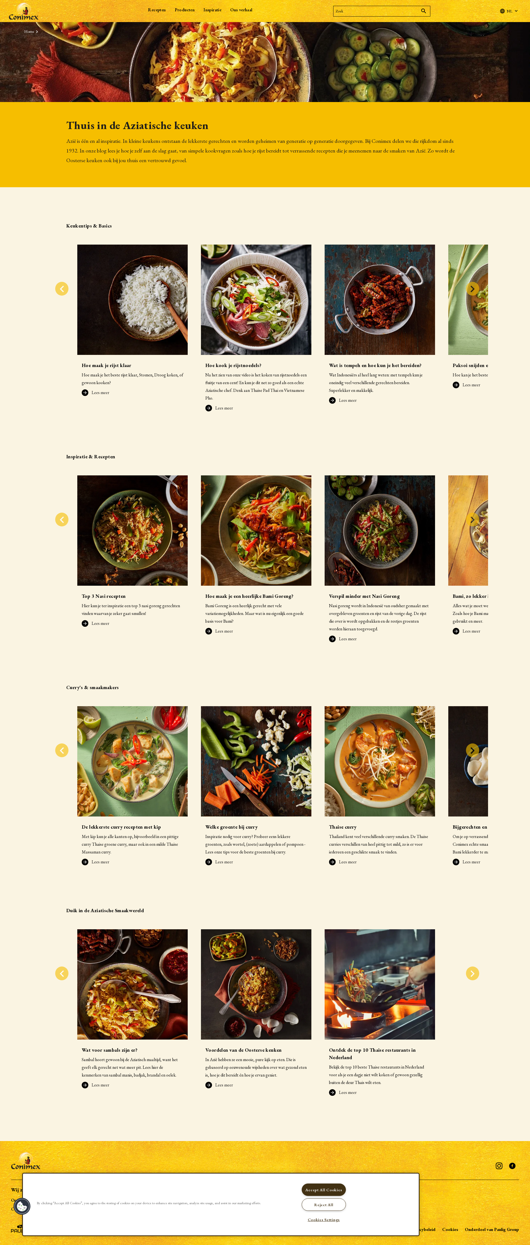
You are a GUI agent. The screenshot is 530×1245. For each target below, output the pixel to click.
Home (29, 31)
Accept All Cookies (323, 1189)
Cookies (450, 1229)
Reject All (323, 1204)
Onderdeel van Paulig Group (492, 1229)
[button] (22, 1206)
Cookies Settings (324, 1219)
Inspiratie (212, 10)
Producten (185, 10)
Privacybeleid (423, 1229)
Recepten (157, 10)
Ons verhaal (241, 10)
